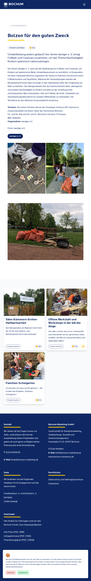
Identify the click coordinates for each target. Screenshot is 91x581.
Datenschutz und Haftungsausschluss (65, 479)
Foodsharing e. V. (12, 493)
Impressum (53, 483)
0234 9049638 (13, 452)
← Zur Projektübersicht (17, 26)
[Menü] (84, 4)
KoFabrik (8, 497)
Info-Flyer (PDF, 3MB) (14, 532)
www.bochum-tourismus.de (61, 456)
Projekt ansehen (13, 346)
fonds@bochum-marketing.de (24, 459)
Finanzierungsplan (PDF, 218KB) (19, 540)
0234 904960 (57, 449)
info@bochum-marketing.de (68, 453)
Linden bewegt (11, 501)
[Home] (13, 4)
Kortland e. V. (30, 493)
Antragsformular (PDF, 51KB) (17, 536)
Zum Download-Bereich (30, 525)
